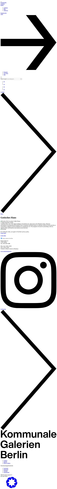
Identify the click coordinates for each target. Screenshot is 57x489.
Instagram (6, 469)
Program (6, 72)
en (4, 84)
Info (4, 74)
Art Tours (6, 73)
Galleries (6, 7)
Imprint (5, 462)
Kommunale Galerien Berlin (3, 4)
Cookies (2, 92)
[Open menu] (1, 1)
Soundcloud (6, 472)
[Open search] (1, 77)
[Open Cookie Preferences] (12, 487)
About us (6, 10)
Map (5, 9)
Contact (5, 460)
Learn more (3, 233)
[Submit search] (21, 79)
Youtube (5, 471)
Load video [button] (3, 235)
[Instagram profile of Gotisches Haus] (28, 307)
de (4, 81)
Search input (3, 79)
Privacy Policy (7, 463)
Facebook (6, 468)
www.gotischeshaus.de (6, 251)
